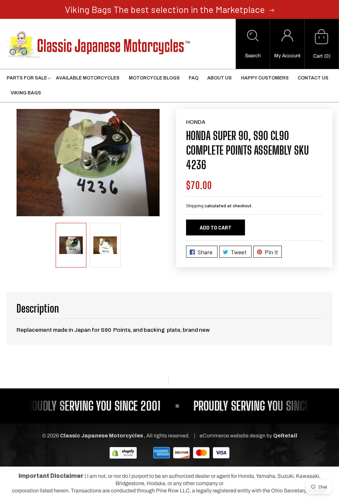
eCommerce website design (233, 435)
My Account (287, 55)
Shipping (195, 205)
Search (253, 55)
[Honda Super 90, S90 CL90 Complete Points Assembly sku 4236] (88, 162)
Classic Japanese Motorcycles (101, 435)
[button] (253, 44)
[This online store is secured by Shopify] (123, 452)
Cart (317, 56)
